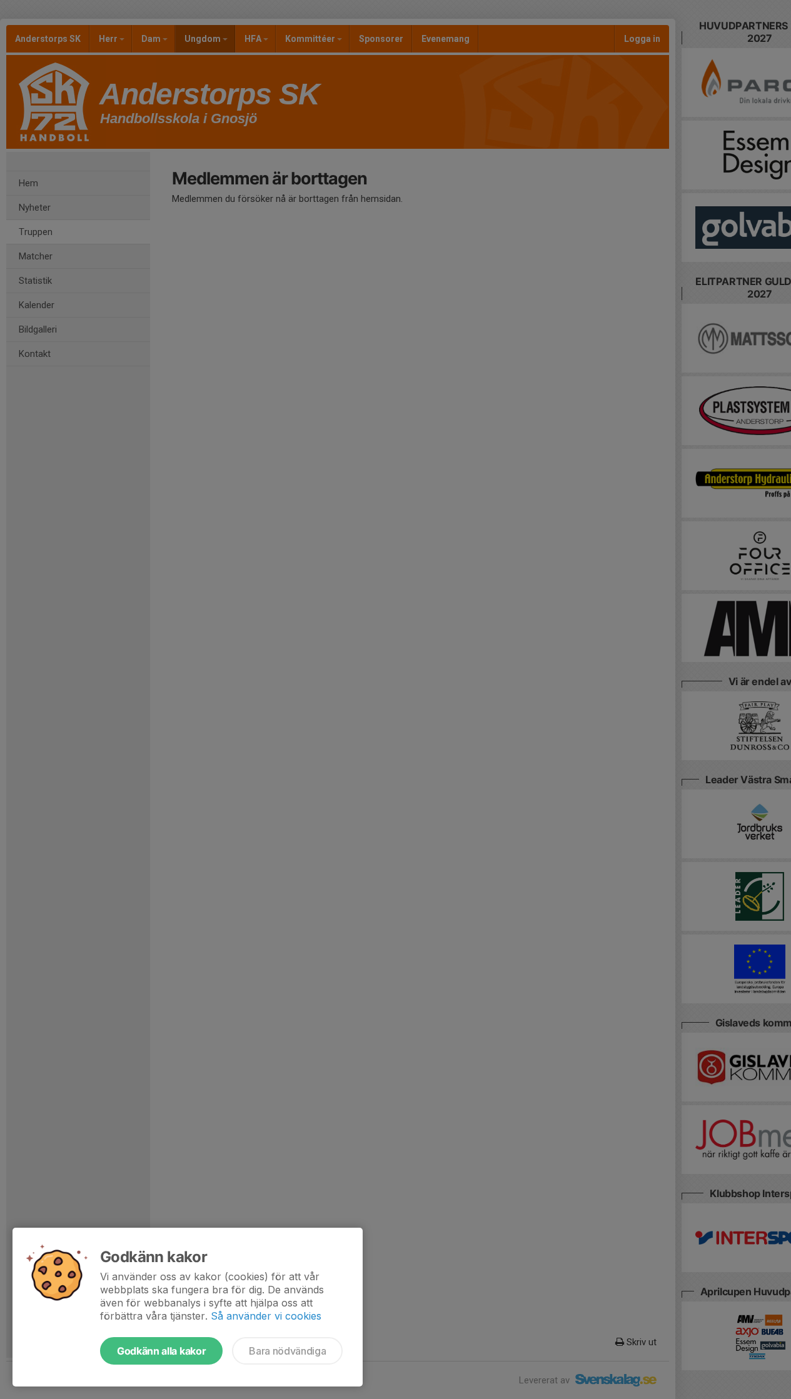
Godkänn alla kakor (161, 1351)
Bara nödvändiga (287, 1351)
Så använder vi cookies (266, 1316)
